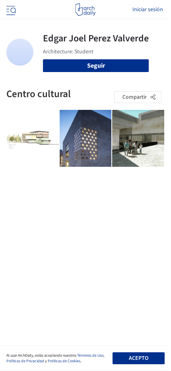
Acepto (138, 358)
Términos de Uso (90, 355)
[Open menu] (10, 9)
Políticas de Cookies (64, 361)
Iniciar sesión (147, 9)
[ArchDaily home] (85, 9)
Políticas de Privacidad (25, 361)
